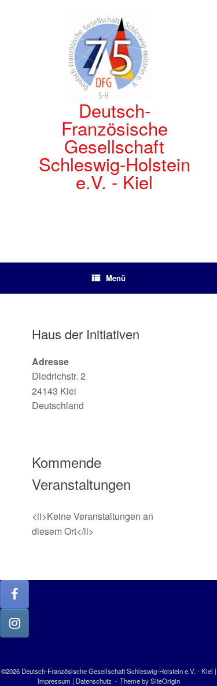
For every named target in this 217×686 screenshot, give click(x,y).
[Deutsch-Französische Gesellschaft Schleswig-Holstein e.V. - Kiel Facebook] (14, 594)
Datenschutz (94, 680)
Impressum (54, 680)
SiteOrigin (165, 680)
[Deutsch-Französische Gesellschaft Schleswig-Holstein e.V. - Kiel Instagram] (14, 623)
